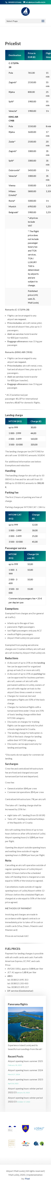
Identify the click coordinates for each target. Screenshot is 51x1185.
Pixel (27, 1178)
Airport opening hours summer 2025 (25, 1061)
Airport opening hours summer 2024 (25, 1070)
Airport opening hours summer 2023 (25, 1079)
